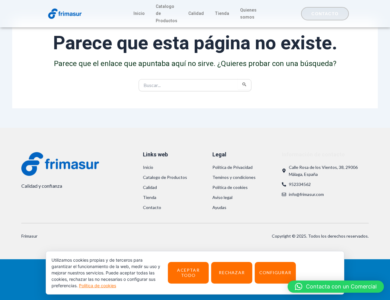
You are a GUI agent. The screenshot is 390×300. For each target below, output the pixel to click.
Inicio (139, 13)
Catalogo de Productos (166, 13)
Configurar (275, 272)
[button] (336, 287)
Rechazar (232, 272)
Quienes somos (248, 13)
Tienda (222, 13)
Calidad (196, 13)
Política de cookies (97, 285)
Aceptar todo (188, 272)
